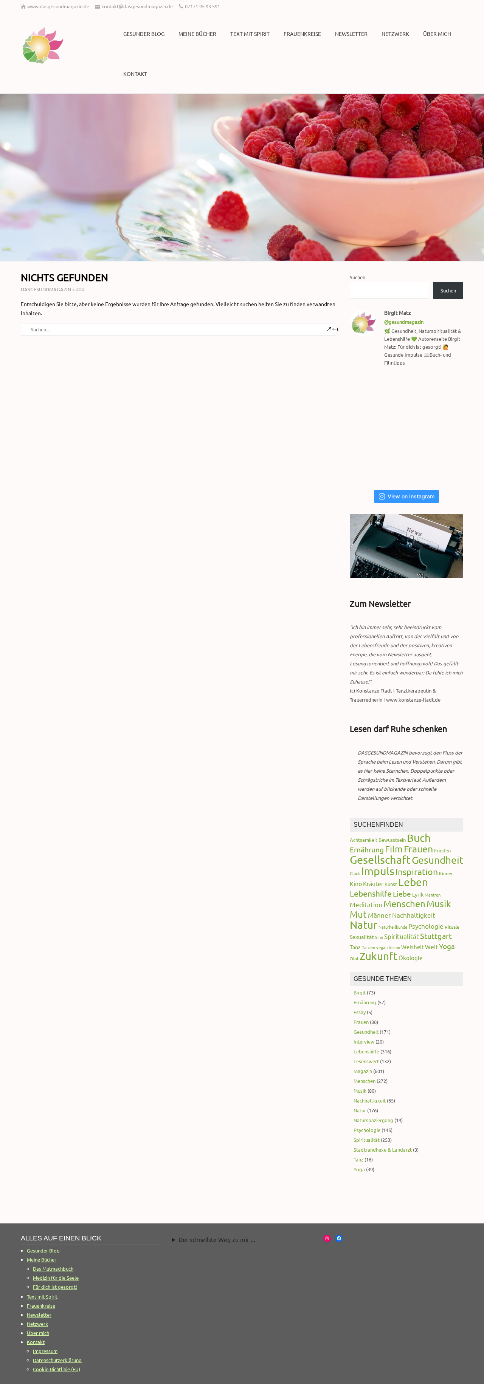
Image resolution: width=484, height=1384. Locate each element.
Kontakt (135, 73)
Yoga (447, 946)
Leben (413, 882)
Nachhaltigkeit (413, 915)
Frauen (418, 849)
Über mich (437, 33)
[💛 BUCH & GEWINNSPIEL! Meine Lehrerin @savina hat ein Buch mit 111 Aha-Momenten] (369, 392)
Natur (363, 925)
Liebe (402, 893)
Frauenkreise (302, 33)
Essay (360, 1012)
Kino (356, 883)
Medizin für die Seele (56, 1277)
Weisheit (412, 946)
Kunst (391, 884)
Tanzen (368, 947)
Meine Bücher (197, 33)
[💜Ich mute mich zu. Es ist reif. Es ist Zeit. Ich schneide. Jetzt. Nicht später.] (447, 428)
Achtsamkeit (363, 840)
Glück (355, 873)
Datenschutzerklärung (57, 1360)
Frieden (442, 850)
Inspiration (417, 871)
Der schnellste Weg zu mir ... (216, 1239)
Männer (379, 915)
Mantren (433, 895)
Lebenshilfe (371, 893)
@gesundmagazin (404, 322)
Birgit (360, 992)
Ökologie (410, 957)
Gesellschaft (380, 859)
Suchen (357, 277)
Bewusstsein (392, 840)
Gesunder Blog (143, 33)
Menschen (404, 903)
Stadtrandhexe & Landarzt (383, 1149)
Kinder (446, 873)
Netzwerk (395, 33)
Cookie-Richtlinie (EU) (56, 1369)
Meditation (366, 904)
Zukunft (378, 956)
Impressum (45, 1351)
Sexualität (362, 936)
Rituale (452, 927)
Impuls (377, 870)
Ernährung (367, 849)
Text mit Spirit (250, 33)
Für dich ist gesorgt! (55, 1286)
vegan (382, 947)
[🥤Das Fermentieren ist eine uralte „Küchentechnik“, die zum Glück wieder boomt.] (369, 464)
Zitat (354, 958)
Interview (364, 1041)
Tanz (355, 946)
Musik (439, 903)
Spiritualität (401, 936)
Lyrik (418, 894)
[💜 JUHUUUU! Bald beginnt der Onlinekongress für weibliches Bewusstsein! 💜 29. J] (447, 464)
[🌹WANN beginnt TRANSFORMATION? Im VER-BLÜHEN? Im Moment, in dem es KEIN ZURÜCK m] (408, 428)
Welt (431, 946)
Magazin (363, 1071)
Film (394, 848)
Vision (394, 947)
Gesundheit (437, 860)
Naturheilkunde (393, 927)
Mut (358, 914)
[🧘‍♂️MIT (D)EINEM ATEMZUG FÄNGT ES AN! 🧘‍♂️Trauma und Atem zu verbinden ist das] (369, 428)
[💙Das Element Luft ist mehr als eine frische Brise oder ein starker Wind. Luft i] (408, 464)
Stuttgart (436, 935)
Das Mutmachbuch (53, 1268)
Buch (419, 838)
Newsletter (351, 33)
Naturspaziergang (373, 1120)
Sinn (379, 937)
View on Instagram (411, 496)
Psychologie (426, 926)
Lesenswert (366, 1061)
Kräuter (373, 883)
